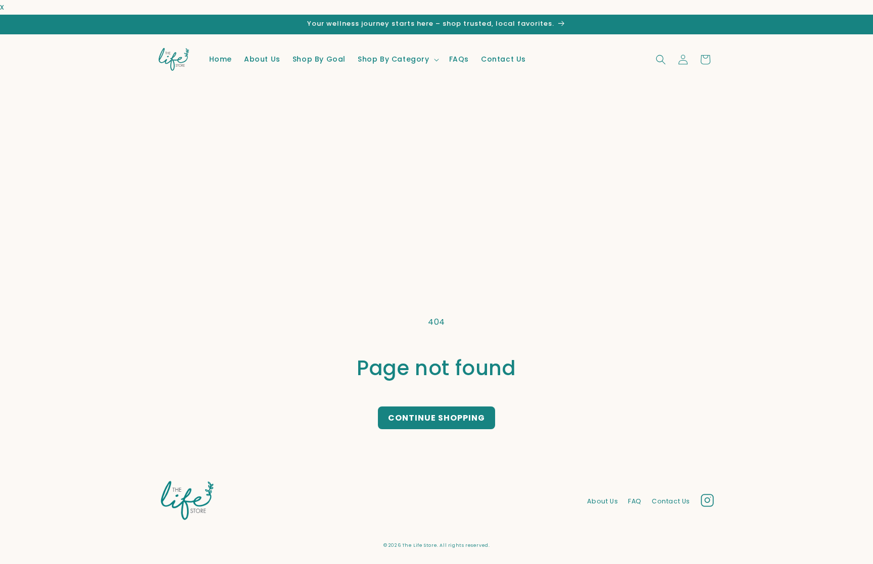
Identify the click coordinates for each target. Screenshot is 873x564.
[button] (397, 59)
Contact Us (671, 501)
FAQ (635, 501)
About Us (602, 501)
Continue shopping (436, 418)
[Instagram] (707, 502)
